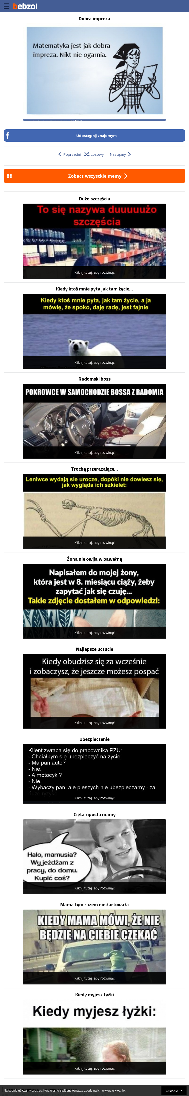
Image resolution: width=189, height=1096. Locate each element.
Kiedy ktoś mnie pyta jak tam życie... (94, 288)
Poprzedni (72, 154)
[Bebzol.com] (25, 6)
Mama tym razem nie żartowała (94, 904)
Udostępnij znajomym (96, 135)
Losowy (97, 154)
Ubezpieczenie (94, 739)
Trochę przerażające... (94, 468)
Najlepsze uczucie (94, 649)
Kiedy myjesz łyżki (94, 994)
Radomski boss (94, 378)
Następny (118, 154)
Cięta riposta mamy (95, 814)
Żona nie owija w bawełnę (94, 559)
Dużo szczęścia (94, 198)
